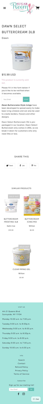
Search (21, 360)
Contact (21, 363)
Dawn (5, 37)
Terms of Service (21, 374)
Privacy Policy (21, 370)
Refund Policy (21, 367)
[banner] (22, 8)
